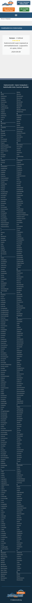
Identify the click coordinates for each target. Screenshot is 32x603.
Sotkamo (19, 379)
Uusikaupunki (21, 480)
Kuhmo (3, 436)
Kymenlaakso (5, 457)
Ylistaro (19, 556)
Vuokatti (19, 545)
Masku (3, 560)
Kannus (3, 318)
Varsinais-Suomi (21, 508)
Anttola (3, 110)
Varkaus (19, 504)
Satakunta (20, 335)
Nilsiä (18, 121)
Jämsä (3, 287)
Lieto (2, 514)
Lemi (2, 500)
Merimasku (4, 568)
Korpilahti (3, 419)
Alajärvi (3, 98)
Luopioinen (4, 537)
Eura (2, 152)
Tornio (18, 442)
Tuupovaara (20, 449)
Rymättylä (19, 313)
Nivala (18, 123)
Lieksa (3, 512)
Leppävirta (4, 506)
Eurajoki (3, 154)
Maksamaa (4, 556)
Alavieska (4, 102)
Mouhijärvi (4, 578)
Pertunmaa (20, 187)
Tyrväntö (19, 457)
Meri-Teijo (4, 570)
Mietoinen (4, 574)
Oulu (18, 154)
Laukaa (3, 492)
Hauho (3, 189)
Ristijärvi (19, 300)
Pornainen (20, 226)
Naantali (19, 115)
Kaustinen (4, 347)
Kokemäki (4, 403)
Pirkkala (19, 205)
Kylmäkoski (4, 455)
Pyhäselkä (20, 257)
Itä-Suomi (3, 254)
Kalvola (3, 306)
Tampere (19, 416)
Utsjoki (19, 473)
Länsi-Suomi (4, 549)
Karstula (3, 333)
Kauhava (3, 343)
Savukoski (20, 345)
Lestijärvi (3, 508)
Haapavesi (4, 168)
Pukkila (19, 234)
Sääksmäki (20, 403)
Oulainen (19, 152)
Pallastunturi (20, 164)
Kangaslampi (5, 310)
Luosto (3, 539)
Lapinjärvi (4, 479)
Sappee (19, 331)
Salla (18, 323)
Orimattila (19, 146)
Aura (2, 119)
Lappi (2, 487)
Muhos (3, 580)
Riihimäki (19, 294)
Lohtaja (3, 523)
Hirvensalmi (4, 209)
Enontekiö (4, 141)
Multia (18, 92)
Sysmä (19, 397)
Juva (2, 281)
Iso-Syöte (3, 252)
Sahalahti (19, 321)
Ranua (19, 280)
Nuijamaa (19, 131)
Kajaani (3, 300)
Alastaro (3, 100)
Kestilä (3, 368)
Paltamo (19, 166)
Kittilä (2, 393)
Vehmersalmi (20, 514)
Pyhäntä (19, 253)
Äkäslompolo (20, 578)
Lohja (2, 521)
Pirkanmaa (20, 203)
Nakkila (19, 117)
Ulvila (18, 467)
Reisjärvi (19, 290)
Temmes (19, 424)
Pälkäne (19, 265)
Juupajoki (3, 279)
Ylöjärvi (19, 568)
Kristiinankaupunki (6, 430)
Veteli (18, 521)
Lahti (2, 471)
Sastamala (20, 333)
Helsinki (3, 201)
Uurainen (19, 477)
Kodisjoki (3, 401)
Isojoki (3, 248)
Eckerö (3, 131)
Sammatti (19, 329)
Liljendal (3, 516)
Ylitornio (19, 558)
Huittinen (3, 215)
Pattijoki (19, 174)
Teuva (18, 432)
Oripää (19, 148)
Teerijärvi (19, 420)
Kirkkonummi (4, 388)
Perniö (19, 183)
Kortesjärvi (4, 422)
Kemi (2, 351)
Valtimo (19, 496)
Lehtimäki (3, 496)
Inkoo (2, 246)
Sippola (19, 364)
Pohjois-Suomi (21, 218)
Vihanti (19, 525)
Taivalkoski (20, 411)
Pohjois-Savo (21, 216)
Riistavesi (19, 296)
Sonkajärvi (20, 378)
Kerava (3, 360)
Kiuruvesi (3, 397)
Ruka (18, 304)
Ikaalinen (3, 236)
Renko (19, 292)
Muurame (19, 98)
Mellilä (3, 562)
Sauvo (18, 337)
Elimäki (3, 133)
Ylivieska (19, 560)
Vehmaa (19, 512)
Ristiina (19, 298)
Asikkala (3, 113)
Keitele (3, 349)
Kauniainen (4, 345)
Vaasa (18, 488)
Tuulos (19, 447)
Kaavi (2, 296)
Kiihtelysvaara (5, 376)
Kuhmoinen (4, 438)
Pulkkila (19, 236)
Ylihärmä (19, 552)
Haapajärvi (4, 166)
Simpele (19, 360)
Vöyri (18, 548)
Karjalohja (4, 329)
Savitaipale (20, 339)
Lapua (3, 488)
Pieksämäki (20, 191)
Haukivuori (4, 193)
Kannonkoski (4, 316)
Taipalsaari (20, 409)
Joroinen (3, 267)
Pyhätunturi (20, 259)
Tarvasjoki (20, 418)
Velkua (19, 515)
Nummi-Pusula (21, 133)
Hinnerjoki (4, 207)
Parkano (19, 172)
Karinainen (4, 325)
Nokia (18, 125)
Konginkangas (5, 411)
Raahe (19, 271)
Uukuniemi (20, 475)
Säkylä (19, 399)
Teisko (18, 422)
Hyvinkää (3, 220)
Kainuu (3, 298)
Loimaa (3, 525)
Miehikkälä (4, 572)
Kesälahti (3, 370)
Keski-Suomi (4, 366)
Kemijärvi (3, 353)
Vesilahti (19, 519)
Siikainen (19, 350)
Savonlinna (20, 341)
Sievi (18, 348)
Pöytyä (19, 267)
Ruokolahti (20, 306)
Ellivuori (3, 135)
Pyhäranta (20, 255)
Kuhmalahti (4, 434)
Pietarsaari (20, 195)
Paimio (19, 162)
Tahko (18, 407)
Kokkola (3, 405)
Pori (18, 224)
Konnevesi (4, 413)
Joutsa (3, 269)
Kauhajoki (4, 341)
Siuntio (19, 366)
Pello (18, 178)
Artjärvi (3, 111)
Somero (19, 376)
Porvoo (19, 228)
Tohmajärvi (20, 434)
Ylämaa (19, 564)
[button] (16, 15)
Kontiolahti (4, 415)
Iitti (1, 234)
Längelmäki (4, 547)
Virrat (18, 541)
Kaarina (3, 294)
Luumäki (3, 543)
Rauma (19, 282)
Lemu (2, 502)
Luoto (2, 541)
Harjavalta (4, 184)
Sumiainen (20, 383)
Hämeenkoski (5, 222)
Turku (18, 445)
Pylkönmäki (20, 261)
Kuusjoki (3, 453)
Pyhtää (19, 245)
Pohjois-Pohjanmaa (22, 214)
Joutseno (3, 271)
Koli (2, 409)
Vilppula (19, 535)
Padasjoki (19, 160)
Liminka (3, 518)
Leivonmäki (4, 498)
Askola (3, 117)
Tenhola (19, 426)
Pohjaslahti (20, 211)
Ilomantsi (3, 240)
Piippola (19, 199)
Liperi (2, 519)
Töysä (18, 461)
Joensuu (3, 263)
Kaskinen (3, 339)
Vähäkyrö (19, 546)
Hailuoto (3, 170)
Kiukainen (4, 395)
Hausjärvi (3, 195)
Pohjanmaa (20, 209)
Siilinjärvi (19, 356)
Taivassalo (20, 413)
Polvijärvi (19, 220)
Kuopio (3, 440)
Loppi (2, 529)
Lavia (2, 494)
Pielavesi (19, 193)
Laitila (2, 475)
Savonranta (20, 343)
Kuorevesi (4, 442)
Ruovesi (19, 310)
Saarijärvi (19, 319)
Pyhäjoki (19, 247)
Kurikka (3, 446)
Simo (18, 358)
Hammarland (4, 178)
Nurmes (19, 135)
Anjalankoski (4, 108)
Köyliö (3, 467)
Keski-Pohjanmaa (6, 364)
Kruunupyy (4, 432)
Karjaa (3, 327)
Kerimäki (3, 362)
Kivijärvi (3, 399)
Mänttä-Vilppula (21, 109)
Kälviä (3, 461)
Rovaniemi (20, 302)
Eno (2, 137)
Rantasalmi (20, 277)
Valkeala (19, 494)
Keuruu (3, 372)
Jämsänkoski (4, 289)
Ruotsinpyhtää (21, 308)
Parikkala (19, 170)
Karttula (3, 335)
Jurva (2, 275)
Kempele (3, 358)
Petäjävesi (20, 189)
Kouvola (3, 428)
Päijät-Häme (20, 263)
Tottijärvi (19, 444)
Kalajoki (3, 302)
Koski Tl (3, 424)
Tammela (19, 414)
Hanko (3, 182)
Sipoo (18, 362)
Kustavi (3, 450)
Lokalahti (3, 527)
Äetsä (18, 574)
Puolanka (19, 242)
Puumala (19, 244)
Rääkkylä (19, 315)
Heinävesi (4, 199)
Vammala (19, 498)
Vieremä (19, 523)
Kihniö (3, 374)
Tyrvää (19, 459)
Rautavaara (20, 286)
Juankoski (4, 273)
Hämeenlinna (5, 226)
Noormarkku (20, 127)
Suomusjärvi (20, 389)
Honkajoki (4, 213)
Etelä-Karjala (4, 145)
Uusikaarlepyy (21, 479)
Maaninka (4, 554)
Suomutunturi (20, 393)
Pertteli (19, 185)
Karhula (3, 322)
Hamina (3, 176)
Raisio (18, 275)
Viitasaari (19, 531)
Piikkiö (19, 197)
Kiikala (3, 378)
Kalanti (3, 304)
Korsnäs (3, 421)
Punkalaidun (20, 240)
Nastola (19, 119)
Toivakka (19, 440)
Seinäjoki (19, 346)
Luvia (2, 545)
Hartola (3, 186)
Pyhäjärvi (19, 249)
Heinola (3, 197)
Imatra (2, 242)
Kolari (2, 407)
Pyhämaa (19, 251)
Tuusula (19, 453)
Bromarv (3, 123)
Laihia (2, 473)
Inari (2, 244)
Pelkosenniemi (21, 176)
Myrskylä (19, 104)
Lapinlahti (4, 481)
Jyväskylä (4, 283)
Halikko (3, 172)
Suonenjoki (20, 395)
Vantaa (19, 502)
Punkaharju (20, 238)
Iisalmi (3, 232)
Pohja (18, 207)
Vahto (18, 490)
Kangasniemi (5, 312)
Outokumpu (20, 156)
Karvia (3, 337)
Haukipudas (4, 191)
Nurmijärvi (20, 137)
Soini (18, 372)
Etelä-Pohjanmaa (6, 147)
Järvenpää (4, 290)
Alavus (3, 104)
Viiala (18, 529)
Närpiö (19, 141)
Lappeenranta (5, 485)
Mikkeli (3, 576)
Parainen (19, 168)
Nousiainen (20, 129)
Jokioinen (3, 265)
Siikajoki (19, 352)
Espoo (3, 143)
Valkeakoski (20, 492)
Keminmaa (4, 355)
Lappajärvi (4, 483)
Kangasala (4, 308)
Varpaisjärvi (20, 506)
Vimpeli (19, 537)
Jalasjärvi (3, 259)
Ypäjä (18, 570)
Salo (18, 325)
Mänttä (19, 108)
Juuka (2, 277)
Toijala (19, 438)
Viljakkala (19, 533)
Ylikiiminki (20, 554)
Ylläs (18, 562)
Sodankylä (20, 370)
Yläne (18, 566)
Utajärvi (19, 471)
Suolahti (19, 385)
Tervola (19, 430)
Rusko (18, 311)
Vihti (18, 527)
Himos (3, 205)
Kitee (2, 391)
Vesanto (19, 517)
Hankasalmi (4, 180)
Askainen (3, 115)
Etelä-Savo (4, 149)
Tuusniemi (20, 451)
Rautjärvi (19, 288)
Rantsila (19, 279)
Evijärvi (3, 156)
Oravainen (20, 145)
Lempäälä (4, 504)
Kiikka (2, 380)
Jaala (2, 258)
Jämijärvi (3, 285)
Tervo (18, 428)
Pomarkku (20, 222)
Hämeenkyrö (4, 224)
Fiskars (3, 160)
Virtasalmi (19, 543)
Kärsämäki (4, 465)
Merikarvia (4, 566)
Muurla (19, 100)
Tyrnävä (19, 455)
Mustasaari (20, 96)
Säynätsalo (20, 401)
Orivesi (19, 150)
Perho (18, 180)
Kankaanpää (4, 314)
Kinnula (3, 386)
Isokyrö (3, 250)
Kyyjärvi (3, 459)
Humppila (3, 217)
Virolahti (19, 539)
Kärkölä (3, 463)
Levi (2, 510)
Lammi (3, 477)
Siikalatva (19, 354)
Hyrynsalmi (4, 219)
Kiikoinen (3, 382)
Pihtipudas (20, 201)
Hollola (3, 211)
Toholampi (20, 436)
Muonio (19, 94)
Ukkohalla (20, 465)
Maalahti (3, 553)
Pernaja (19, 181)
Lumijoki (3, 535)
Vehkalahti (20, 510)
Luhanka (3, 533)
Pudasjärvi (20, 232)
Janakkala (4, 261)
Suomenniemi (21, 387)
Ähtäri (18, 576)
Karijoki (3, 324)
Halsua (3, 174)
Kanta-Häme (4, 320)
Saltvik (19, 327)
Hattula (3, 188)
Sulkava (19, 381)
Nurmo (19, 139)
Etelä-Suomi (4, 151)
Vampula (19, 500)
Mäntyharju (20, 111)
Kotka (2, 426)
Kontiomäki (4, 417)
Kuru (2, 448)
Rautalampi (20, 284)
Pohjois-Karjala (21, 212)
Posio (18, 230)
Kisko (2, 389)
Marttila (3, 558)
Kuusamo (3, 452)
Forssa (3, 162)
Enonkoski (4, 139)
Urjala (18, 469)
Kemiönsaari (4, 357)
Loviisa (3, 531)
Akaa (2, 94)
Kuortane (3, 444)
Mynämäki (20, 102)
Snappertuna (20, 368)
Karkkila (3, 331)
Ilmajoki (3, 238)
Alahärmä (3, 96)
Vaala (18, 486)
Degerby (3, 127)
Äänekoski (20, 580)
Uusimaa (19, 482)
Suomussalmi (21, 391)
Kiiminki (3, 384)
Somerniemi (20, 374)
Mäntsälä (19, 106)
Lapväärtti (4, 490)
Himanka (3, 203)
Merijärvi (3, 564)
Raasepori (20, 273)
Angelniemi (4, 106)
